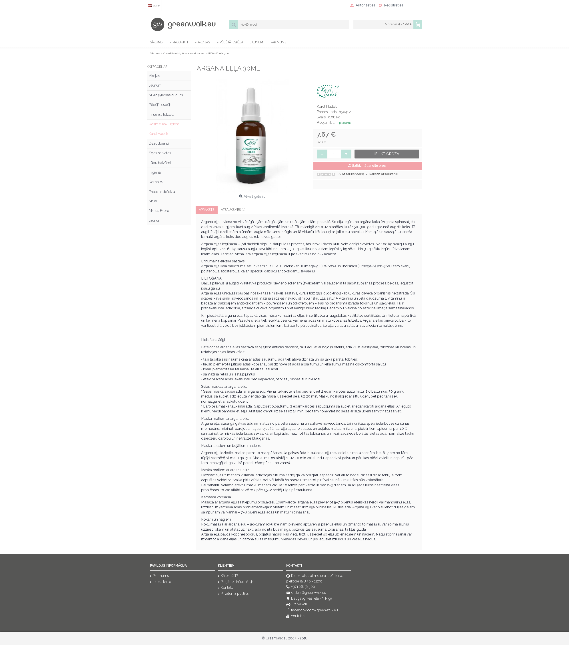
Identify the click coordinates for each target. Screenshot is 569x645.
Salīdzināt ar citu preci (369, 165)
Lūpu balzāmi (160, 163)
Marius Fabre (159, 211)
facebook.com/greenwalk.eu (314, 610)
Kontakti (227, 588)
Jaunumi (155, 85)
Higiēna (155, 172)
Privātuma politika (234, 593)
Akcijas (154, 76)
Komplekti (157, 182)
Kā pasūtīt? (229, 576)
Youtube (298, 616)
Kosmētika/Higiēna (164, 124)
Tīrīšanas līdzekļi (161, 114)
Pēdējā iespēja (160, 105)
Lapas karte (162, 582)
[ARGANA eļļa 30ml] (252, 136)
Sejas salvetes (160, 153)
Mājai (153, 201)
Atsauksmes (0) (233, 209)
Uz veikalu (300, 604)
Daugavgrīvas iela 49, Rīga (311, 598)
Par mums (161, 576)
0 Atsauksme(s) (351, 174)
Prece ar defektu (162, 192)
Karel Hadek (158, 134)
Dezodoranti (159, 143)
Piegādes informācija (237, 582)
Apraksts (206, 209)
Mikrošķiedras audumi (166, 95)
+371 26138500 (303, 587)
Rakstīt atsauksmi (383, 174)
